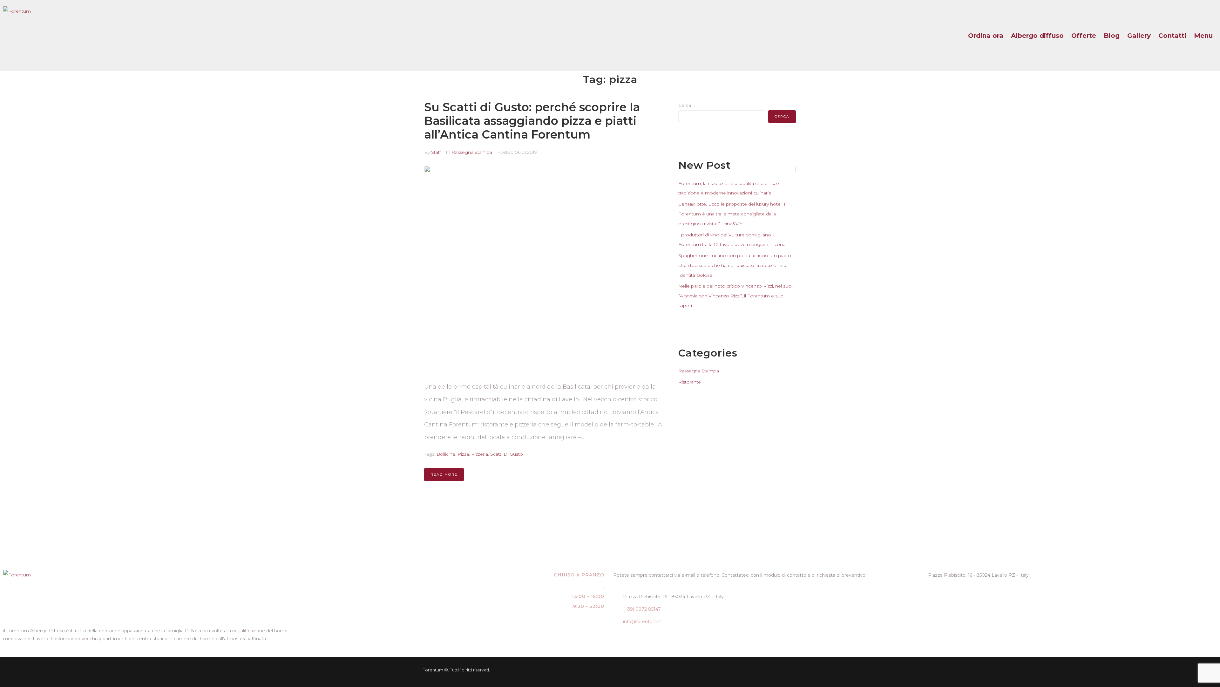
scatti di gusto (506, 454)
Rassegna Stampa (471, 152)
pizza (463, 454)
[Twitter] (750, 670)
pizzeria (479, 454)
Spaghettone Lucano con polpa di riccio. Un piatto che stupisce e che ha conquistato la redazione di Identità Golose (734, 265)
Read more (444, 474)
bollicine (446, 454)
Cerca (684, 105)
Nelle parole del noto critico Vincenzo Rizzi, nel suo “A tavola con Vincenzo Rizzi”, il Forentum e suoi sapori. (734, 296)
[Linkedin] (730, 670)
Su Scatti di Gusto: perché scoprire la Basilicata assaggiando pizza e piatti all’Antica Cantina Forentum (532, 120)
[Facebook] (770, 670)
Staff (436, 152)
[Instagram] (789, 670)
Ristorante (689, 382)
